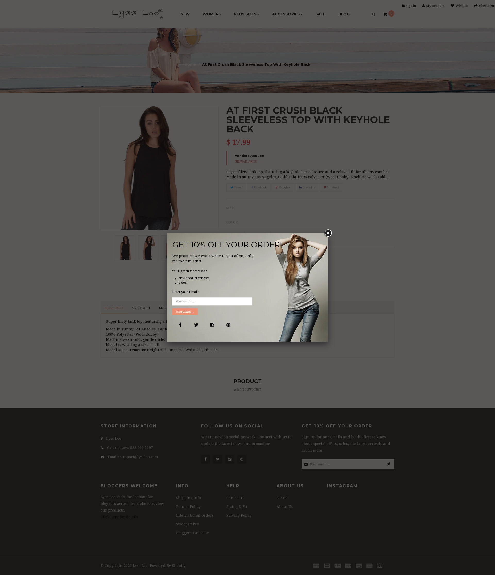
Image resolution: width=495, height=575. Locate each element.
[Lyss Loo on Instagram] (212, 325)
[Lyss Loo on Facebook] (180, 325)
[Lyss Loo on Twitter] (196, 325)
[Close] (328, 233)
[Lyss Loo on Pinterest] (228, 325)
